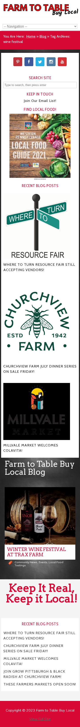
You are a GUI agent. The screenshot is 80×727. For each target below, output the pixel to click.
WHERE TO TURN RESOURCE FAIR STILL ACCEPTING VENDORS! (39, 635)
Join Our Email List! (40, 101)
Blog (42, 36)
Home (31, 36)
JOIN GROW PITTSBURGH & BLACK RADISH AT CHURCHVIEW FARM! (34, 674)
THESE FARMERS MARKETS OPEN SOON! (40, 684)
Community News (26, 562)
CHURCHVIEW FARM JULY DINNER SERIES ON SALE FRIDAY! (33, 648)
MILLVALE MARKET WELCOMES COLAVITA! (30, 661)
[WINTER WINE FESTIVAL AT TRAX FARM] (40, 516)
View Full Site (40, 719)
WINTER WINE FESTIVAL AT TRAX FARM (36, 552)
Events (43, 562)
